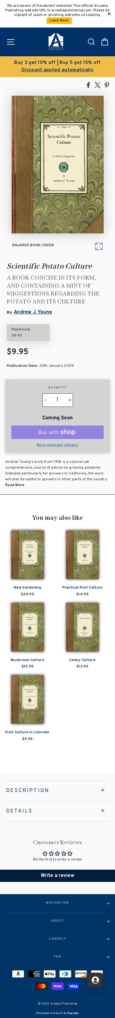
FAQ (57, 957)
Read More (15, 485)
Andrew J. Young (33, 312)
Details (19, 811)
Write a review (57, 876)
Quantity (57, 388)
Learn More (59, 21)
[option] (57, 66)
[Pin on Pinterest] (107, 84)
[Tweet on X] (97, 84)
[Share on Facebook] (88, 84)
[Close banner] (109, 14)
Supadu (73, 1013)
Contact (57, 939)
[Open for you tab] (95, 980)
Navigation (57, 903)
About (57, 921)
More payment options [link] (57, 445)
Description (27, 791)
